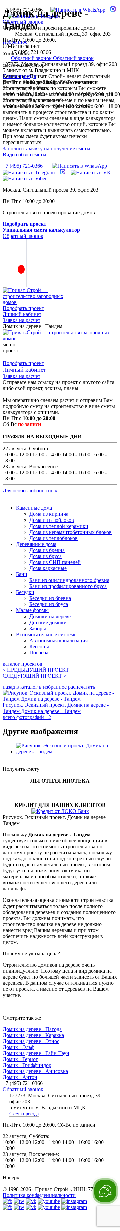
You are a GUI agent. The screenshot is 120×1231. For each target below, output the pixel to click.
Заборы (37, 628)
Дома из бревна (47, 550)
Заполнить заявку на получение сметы (46, 148)
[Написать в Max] (110, 10)
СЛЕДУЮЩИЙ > (34, 676)
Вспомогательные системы (47, 634)
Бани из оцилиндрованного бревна (69, 580)
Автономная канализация (58, 640)
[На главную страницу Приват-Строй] (36, 302)
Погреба (38, 652)
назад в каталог (20, 687)
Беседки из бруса (48, 604)
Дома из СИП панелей (55, 562)
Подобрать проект (23, 308)
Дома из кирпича (48, 514)
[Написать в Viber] (25, 178)
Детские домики (48, 622)
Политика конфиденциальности (39, 1195)
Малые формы (32, 610)
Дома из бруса (45, 556)
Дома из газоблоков (51, 520)
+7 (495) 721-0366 (23, 166)
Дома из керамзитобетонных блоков (70, 532)
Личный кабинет (22, 314)
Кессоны (39, 646)
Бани (21, 574)
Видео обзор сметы (24, 154)
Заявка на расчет (21, 320)
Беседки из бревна (50, 598)
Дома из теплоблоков (53, 538)
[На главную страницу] (60, 338)
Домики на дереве (50, 616)
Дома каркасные (48, 568)
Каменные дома (34, 508)
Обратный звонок (23, 22)
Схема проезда (19, 76)
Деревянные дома (36, 544)
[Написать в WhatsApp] (75, 10)
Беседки (25, 592)
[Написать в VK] (91, 172)
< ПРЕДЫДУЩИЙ (36, 670)
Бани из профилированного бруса (68, 586)
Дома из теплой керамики (58, 526)
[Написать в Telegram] (31, 16)
